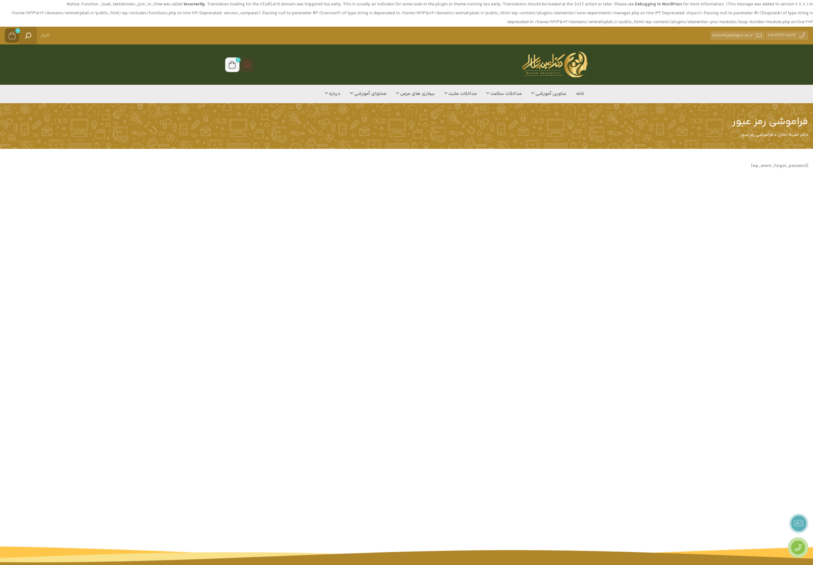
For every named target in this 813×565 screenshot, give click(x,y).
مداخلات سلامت (505, 93)
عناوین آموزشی (550, 93)
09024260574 (782, 35)
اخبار (45, 35)
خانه (580, 93)
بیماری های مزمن (417, 93)
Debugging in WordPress (658, 4)
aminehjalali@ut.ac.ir (732, 35)
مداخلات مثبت (462, 93)
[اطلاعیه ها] (246, 64)
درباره (334, 93)
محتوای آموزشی (369, 93)
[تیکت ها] (798, 523)
